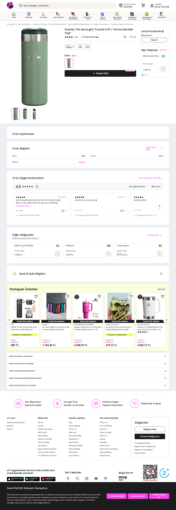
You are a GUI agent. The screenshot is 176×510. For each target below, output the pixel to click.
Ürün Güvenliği (43, 442)
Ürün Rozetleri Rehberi (46, 452)
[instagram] (87, 480)
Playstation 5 (74, 439)
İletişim (9, 429)
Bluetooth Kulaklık (76, 446)
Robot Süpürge (74, 426)
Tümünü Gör (153, 235)
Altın (70, 422)
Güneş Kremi (105, 446)
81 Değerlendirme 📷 (90, 37)
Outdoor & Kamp (40, 24)
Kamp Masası (105, 455)
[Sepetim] (143, 5)
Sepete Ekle (102, 73)
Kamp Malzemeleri (57, 24)
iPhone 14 (72, 429)
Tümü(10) (163, 50)
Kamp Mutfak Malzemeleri (79, 24)
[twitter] (77, 480)
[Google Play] (32, 479)
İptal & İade (42, 432)
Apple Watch (74, 442)
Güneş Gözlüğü (106, 432)
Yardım (40, 426)
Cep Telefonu (74, 455)
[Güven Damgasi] (164, 473)
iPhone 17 (103, 429)
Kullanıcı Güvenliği (45, 439)
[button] (142, 75)
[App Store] (15, 479)
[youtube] (96, 480)
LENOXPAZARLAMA (151, 31)
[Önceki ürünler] (9, 320)
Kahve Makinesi (106, 452)
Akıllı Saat (72, 432)
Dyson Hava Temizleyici (109, 449)
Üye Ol (158, 6)
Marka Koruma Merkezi (16, 422)
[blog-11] (126, 479)
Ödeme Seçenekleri (45, 429)
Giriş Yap (165, 6)
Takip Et (154, 40)
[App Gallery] (48, 479)
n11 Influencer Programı (47, 455)
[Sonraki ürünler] (166, 320)
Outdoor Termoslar (100, 24)
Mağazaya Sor (146, 35)
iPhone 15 (103, 422)
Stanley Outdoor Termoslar (122, 24)
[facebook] (68, 480)
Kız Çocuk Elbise (106, 426)
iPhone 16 (103, 436)
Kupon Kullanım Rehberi (47, 449)
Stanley (82, 162)
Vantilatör (103, 442)
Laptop (102, 439)
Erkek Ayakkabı (74, 449)
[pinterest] (105, 480)
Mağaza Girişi (149, 429)
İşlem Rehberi (43, 436)
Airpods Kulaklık (75, 436)
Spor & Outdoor (24, 24)
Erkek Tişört (73, 452)
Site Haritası (42, 446)
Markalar (10, 426)
